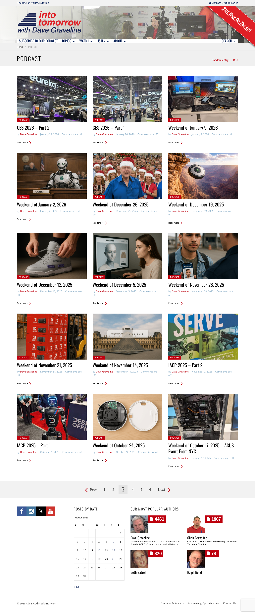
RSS (235, 60)
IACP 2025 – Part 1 (34, 445)
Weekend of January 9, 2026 (193, 127)
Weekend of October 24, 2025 (119, 445)
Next (161, 489)
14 (113, 550)
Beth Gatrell (138, 572)
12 (99, 550)
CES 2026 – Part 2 (33, 127)
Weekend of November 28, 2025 (196, 284)
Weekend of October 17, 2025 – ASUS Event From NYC (201, 448)
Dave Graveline (28, 134)
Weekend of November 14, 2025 (120, 365)
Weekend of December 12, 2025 (44, 284)
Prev (93, 489)
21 (113, 559)
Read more (22, 142)
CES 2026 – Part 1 (109, 127)
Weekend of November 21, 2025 (44, 365)
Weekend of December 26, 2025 (120, 204)
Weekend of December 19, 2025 (196, 204)
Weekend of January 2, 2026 (41, 204)
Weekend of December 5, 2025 (119, 284)
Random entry (220, 60)
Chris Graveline (197, 537)
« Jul (76, 587)
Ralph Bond (194, 572)
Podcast (23, 120)
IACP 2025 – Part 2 (185, 365)
